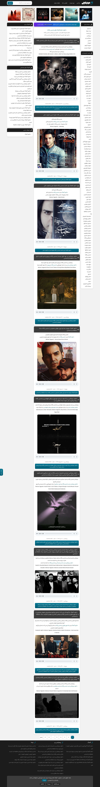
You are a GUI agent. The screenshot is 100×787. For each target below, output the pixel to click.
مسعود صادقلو (87, 223)
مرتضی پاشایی (87, 226)
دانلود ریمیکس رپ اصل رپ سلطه (23, 72)
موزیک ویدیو (88, 48)
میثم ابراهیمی (87, 233)
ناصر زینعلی (88, 279)
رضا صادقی (88, 132)
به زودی (89, 28)
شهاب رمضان (88, 166)
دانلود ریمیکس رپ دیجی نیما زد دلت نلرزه (21, 96)
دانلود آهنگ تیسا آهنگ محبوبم (23, 74)
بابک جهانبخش (87, 105)
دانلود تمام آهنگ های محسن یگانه (56, 30)
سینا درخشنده (87, 149)
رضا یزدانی (88, 134)
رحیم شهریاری (87, 127)
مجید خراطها (88, 250)
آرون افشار (88, 62)
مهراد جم (88, 264)
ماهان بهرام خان (87, 219)
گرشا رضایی (88, 202)
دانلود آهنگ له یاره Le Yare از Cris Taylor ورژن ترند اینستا (80, 760)
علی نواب (89, 192)
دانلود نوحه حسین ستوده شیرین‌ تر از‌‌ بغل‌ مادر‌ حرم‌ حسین (22, 762)
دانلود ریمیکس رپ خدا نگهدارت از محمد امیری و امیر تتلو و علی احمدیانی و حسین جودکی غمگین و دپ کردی (20, 86)
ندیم (90, 281)
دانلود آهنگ (65, 122)
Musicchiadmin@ (48, 24)
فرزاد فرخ (89, 199)
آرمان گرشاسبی (87, 57)
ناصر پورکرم (88, 276)
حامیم (89, 125)
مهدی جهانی (88, 248)
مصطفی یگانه (87, 238)
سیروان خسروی (87, 144)
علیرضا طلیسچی (87, 168)
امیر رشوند (88, 91)
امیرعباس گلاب (87, 74)
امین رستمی (88, 84)
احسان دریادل (87, 79)
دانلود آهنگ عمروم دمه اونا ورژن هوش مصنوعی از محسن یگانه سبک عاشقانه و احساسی (57, 393)
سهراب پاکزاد (88, 151)
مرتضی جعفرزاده (87, 221)
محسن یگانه (56, 122)
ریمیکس (89, 36)
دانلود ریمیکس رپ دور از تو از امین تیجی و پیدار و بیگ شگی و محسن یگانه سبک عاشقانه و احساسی (57, 108)
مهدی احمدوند (87, 231)
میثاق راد (89, 267)
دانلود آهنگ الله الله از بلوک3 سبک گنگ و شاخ (20, 38)
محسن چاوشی (57, 686)
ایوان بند (88, 98)
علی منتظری (88, 180)
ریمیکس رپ (88, 38)
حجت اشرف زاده (87, 115)
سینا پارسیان (88, 156)
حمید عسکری (58, 484)
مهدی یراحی (88, 257)
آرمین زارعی (88, 60)
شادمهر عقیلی (65, 625)
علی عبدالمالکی (87, 170)
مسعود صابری (87, 235)
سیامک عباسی (87, 146)
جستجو (10, 3)
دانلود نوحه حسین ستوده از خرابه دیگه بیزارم (25, 760)
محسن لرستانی (59, 563)
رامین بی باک (88, 129)
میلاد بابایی (88, 262)
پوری (49, 265)
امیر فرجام (88, 93)
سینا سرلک (88, 161)
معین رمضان (88, 252)
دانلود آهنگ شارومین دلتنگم (24, 98)
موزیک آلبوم (88, 45)
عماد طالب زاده (87, 173)
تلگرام (42, 784)
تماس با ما (64, 3)
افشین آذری (88, 89)
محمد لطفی (88, 260)
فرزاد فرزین (88, 197)
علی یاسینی (88, 185)
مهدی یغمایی (87, 240)
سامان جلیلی (88, 154)
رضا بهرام (88, 137)
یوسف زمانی (88, 286)
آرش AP (89, 67)
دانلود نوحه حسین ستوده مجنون (28, 757)
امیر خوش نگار (87, 77)
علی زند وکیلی (87, 175)
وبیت (44, 780)
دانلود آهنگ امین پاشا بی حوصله (23, 91)
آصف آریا (89, 64)
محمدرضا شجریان (87, 216)
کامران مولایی (87, 204)
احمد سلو (88, 96)
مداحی (78, 3)
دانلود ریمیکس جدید (69, 49)
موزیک (89, 43)
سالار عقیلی (88, 158)
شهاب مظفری (87, 163)
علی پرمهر (88, 190)
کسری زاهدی (88, 207)
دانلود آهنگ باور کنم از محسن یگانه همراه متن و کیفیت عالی (60, 186)
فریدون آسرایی (87, 195)
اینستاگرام (56, 784)
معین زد (89, 272)
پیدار (47, 49)
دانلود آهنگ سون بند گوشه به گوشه (22, 125)
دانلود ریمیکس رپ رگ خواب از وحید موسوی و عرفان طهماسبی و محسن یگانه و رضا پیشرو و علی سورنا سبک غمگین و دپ (56, 400)
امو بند (89, 101)
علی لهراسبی (88, 178)
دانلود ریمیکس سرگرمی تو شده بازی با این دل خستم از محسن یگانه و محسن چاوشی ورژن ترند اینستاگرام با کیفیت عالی (56, 678)
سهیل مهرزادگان (87, 142)
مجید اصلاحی (88, 243)
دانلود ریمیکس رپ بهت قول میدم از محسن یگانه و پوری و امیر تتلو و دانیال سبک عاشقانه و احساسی (57, 321)
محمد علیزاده (88, 245)
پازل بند (89, 113)
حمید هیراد (88, 122)
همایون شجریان (87, 284)
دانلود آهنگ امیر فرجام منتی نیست (22, 77)
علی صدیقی (88, 187)
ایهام (89, 103)
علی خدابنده (88, 183)
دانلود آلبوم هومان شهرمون (24, 93)
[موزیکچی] (87, 3)
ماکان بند (88, 269)
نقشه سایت (57, 3)
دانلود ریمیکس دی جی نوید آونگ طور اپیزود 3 (20, 117)
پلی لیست (72, 3)
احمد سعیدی (88, 81)
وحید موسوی (55, 407)
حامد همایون (88, 120)
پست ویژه (88, 31)
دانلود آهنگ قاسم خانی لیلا (24, 101)
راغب (90, 139)
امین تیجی (52, 49)
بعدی (41, 737)
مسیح (89, 274)
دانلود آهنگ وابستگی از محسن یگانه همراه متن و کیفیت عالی (60, 115)
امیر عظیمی (88, 86)
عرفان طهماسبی (47, 407)
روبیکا (48, 784)
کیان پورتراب (88, 209)
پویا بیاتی (88, 110)
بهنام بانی (88, 108)
